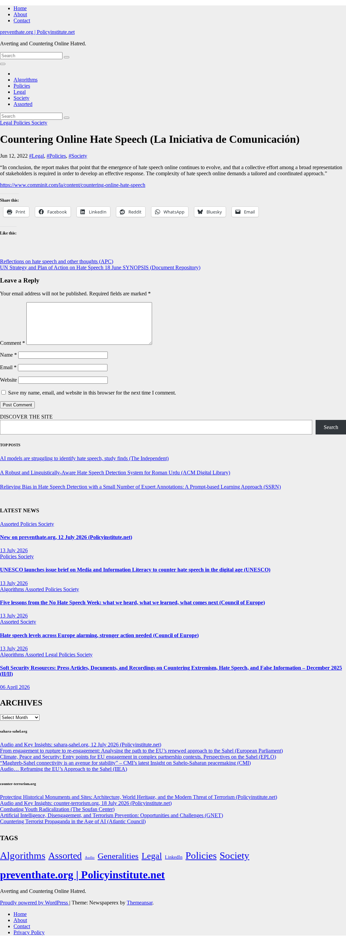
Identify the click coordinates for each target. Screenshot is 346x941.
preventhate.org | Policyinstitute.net (37, 32)
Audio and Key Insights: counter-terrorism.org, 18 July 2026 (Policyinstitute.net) (86, 803)
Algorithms (26, 80)
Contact (22, 20)
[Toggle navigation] (2, 64)
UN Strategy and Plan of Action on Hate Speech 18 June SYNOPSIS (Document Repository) (100, 267)
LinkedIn (173, 857)
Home (20, 8)
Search (331, 427)
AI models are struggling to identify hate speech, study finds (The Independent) (84, 458)
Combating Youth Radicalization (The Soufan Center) (57, 809)
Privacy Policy (29, 932)
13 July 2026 (14, 550)
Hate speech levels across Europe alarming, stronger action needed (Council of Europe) (99, 635)
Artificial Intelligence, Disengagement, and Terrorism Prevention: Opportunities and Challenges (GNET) (111, 815)
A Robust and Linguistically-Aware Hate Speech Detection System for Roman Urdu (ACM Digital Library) (115, 472)
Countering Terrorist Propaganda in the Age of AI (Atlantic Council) (73, 821)
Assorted (23, 104)
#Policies (56, 156)
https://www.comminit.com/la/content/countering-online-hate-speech (72, 185)
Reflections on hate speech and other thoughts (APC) (56, 261)
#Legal (36, 156)
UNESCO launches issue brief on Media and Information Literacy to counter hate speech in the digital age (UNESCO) (135, 570)
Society (21, 98)
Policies (22, 86)
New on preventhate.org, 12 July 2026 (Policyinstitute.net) (66, 537)
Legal (20, 92)
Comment (12, 343)
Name (8, 355)
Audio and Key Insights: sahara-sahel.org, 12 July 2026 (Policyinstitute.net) (80, 744)
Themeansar (139, 902)
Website (8, 380)
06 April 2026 (15, 687)
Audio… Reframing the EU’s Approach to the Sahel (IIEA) (63, 769)
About (20, 14)
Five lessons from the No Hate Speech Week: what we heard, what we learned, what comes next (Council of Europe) (132, 602)
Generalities (118, 855)
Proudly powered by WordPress (34, 902)
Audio (90, 857)
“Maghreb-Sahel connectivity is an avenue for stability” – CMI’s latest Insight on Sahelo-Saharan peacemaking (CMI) (125, 763)
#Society (78, 156)
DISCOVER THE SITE (26, 417)
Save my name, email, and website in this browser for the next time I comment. (92, 393)
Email (8, 367)
